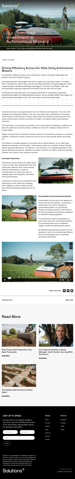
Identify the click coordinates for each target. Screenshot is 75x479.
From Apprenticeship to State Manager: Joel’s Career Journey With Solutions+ (56, 351)
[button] (64, 290)
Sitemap (47, 415)
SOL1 (65, 469)
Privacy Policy (68, 471)
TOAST (70, 469)
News (14, 48)
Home (8, 48)
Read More (6, 356)
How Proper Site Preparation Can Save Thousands (17, 350)
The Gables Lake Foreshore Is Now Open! (17, 391)
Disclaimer (60, 471)
